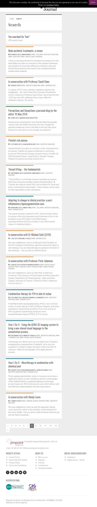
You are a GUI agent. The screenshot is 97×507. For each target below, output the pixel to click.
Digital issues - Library (75, 460)
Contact (41, 463)
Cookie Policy (14, 457)
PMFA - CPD (35, 54)
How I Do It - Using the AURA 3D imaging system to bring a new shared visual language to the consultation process (33, 328)
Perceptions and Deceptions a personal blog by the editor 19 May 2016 (32, 112)
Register (41, 460)
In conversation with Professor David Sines (28, 81)
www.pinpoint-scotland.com (37, 448)
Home (12, 19)
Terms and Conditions (17, 465)
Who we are (43, 457)
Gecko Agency (21, 503)
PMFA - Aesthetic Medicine (48, 54)
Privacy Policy (14, 463)
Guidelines (71, 457)
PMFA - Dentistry (14, 56)
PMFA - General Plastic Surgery (26, 267)
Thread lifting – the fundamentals (24, 169)
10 (40, 426)
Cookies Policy (52, 5)
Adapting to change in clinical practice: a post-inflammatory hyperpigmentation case (30, 202)
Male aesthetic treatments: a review (25, 50)
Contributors (43, 465)
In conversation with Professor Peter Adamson (30, 261)
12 (51, 426)
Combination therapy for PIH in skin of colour (30, 293)
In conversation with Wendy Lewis (24, 397)
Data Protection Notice (18, 460)
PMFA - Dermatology (48, 85)
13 (56, 426)
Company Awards (45, 468)
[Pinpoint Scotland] (14, 442)
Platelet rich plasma (17, 140)
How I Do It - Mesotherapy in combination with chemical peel (30, 364)
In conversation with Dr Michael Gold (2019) (29, 234)
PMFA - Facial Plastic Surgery (31, 56)
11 (45, 426)
